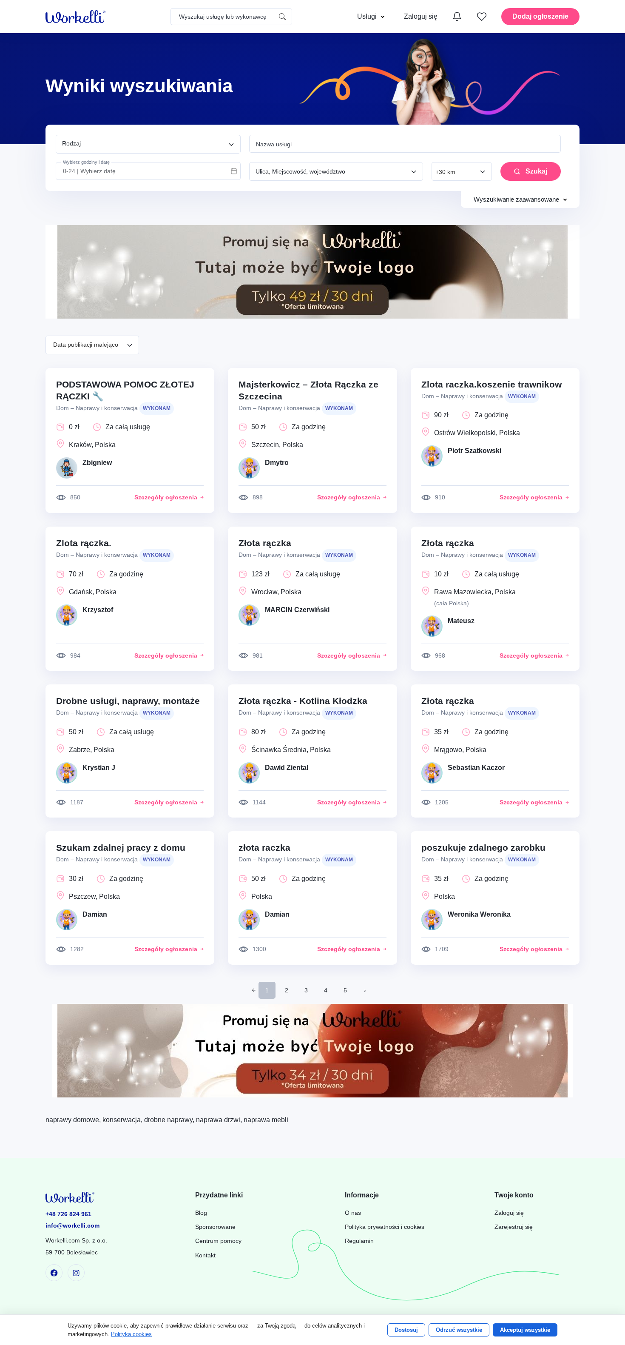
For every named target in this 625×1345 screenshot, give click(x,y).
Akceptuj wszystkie (525, 1330)
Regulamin (359, 1241)
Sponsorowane (215, 1227)
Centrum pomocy (218, 1241)
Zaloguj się (509, 1213)
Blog (201, 1213)
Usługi (367, 16)
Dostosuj (406, 1330)
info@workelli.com (72, 1225)
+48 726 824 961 (68, 1214)
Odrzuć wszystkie (459, 1330)
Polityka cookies (131, 1334)
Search (282, 16)
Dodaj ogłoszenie (540, 16)
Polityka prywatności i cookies (384, 1227)
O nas (353, 1213)
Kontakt (205, 1255)
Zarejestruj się (513, 1227)
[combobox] (148, 144)
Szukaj (536, 171)
